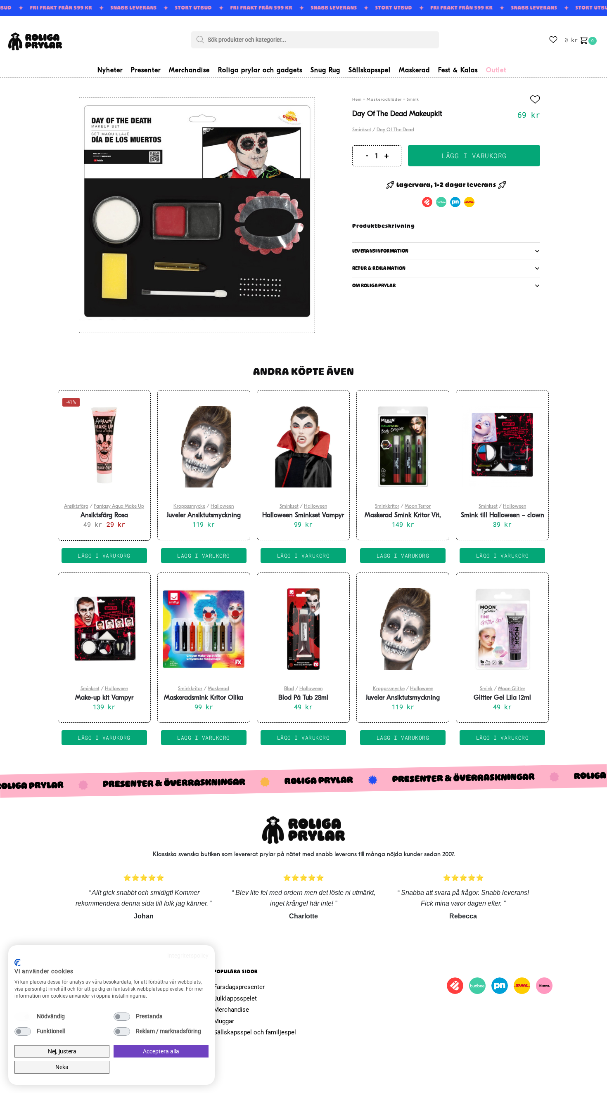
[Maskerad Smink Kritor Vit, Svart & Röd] (403, 446)
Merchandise (231, 1009)
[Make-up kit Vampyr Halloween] (104, 629)
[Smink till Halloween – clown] (502, 446)
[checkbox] (22, 1017)
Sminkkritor (387, 506)
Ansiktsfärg (76, 506)
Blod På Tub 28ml (303, 698)
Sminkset (361, 130)
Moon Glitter (511, 688)
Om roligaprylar (374, 285)
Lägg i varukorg (474, 155)
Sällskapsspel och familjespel (254, 1032)
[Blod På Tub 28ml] (303, 629)
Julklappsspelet (235, 998)
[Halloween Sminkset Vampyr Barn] (303, 446)
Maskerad (218, 688)
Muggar (223, 1021)
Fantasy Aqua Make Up (119, 506)
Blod (289, 688)
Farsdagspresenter (239, 987)
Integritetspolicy (188, 955)
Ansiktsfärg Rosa (104, 515)
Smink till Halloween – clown (502, 515)
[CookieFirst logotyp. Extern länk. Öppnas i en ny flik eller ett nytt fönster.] (17, 962)
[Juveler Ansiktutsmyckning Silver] (204, 446)
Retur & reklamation (379, 268)
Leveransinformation (380, 251)
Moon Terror (418, 506)
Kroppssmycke (189, 506)
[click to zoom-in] (196, 215)
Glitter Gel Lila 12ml (502, 698)
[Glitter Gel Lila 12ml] (502, 629)
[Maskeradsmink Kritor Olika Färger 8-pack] (204, 629)
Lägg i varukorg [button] (104, 555)
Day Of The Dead (395, 130)
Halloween (222, 506)
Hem (357, 99)
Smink (413, 99)
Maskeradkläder (384, 99)
